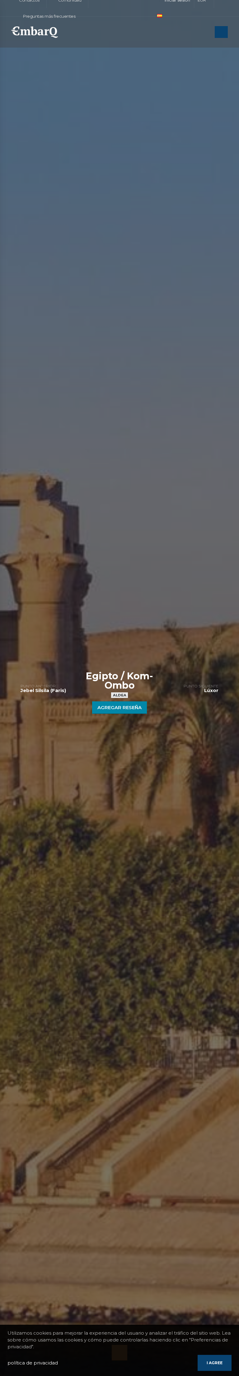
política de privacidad (32, 1363)
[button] (162, 16)
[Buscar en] (208, 32)
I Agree (215, 1362)
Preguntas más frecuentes (49, 16)
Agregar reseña (119, 707)
